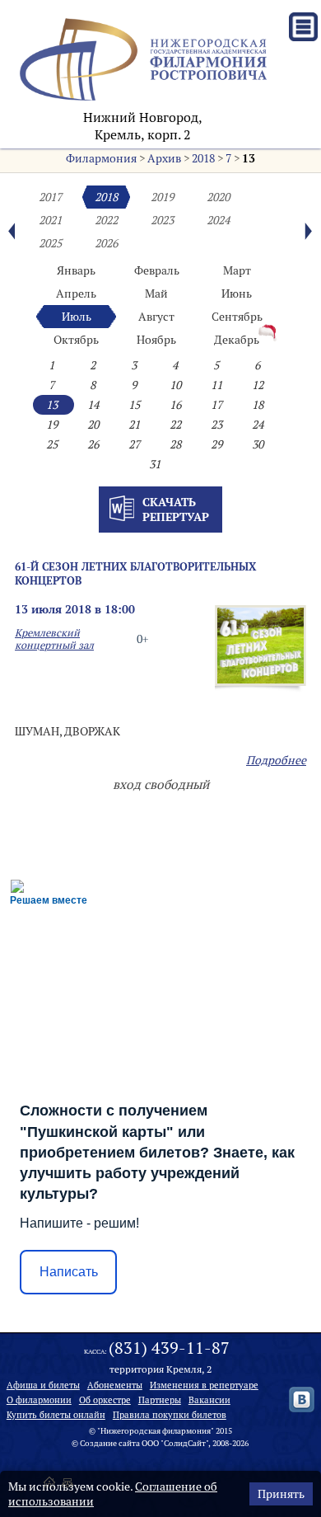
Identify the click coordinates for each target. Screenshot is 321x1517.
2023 (162, 220)
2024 (218, 220)
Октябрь (76, 339)
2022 (106, 220)
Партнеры (159, 1400)
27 (134, 444)
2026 (106, 243)
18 (257, 404)
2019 (162, 197)
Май (156, 293)
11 (216, 385)
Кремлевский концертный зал (54, 639)
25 (52, 444)
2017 (50, 197)
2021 (50, 220)
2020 (218, 197)
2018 (203, 158)
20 (93, 424)
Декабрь (236, 339)
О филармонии (39, 1400)
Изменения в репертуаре (204, 1385)
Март (237, 270)
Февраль (156, 270)
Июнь (236, 293)
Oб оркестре (105, 1400)
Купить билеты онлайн (56, 1415)
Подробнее (276, 760)
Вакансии (209, 1400)
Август (156, 316)
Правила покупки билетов (169, 1415)
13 (248, 158)
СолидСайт (185, 1443)
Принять (281, 1493)
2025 (50, 243)
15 (134, 404)
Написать (69, 1272)
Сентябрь (237, 316)
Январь (76, 270)
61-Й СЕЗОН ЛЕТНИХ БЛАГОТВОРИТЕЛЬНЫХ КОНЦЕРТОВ (135, 573)
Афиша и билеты (43, 1385)
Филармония (101, 158)
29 (216, 444)
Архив (164, 158)
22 (175, 424)
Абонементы (114, 1385)
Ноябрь (156, 339)
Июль (76, 316)
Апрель (76, 293)
